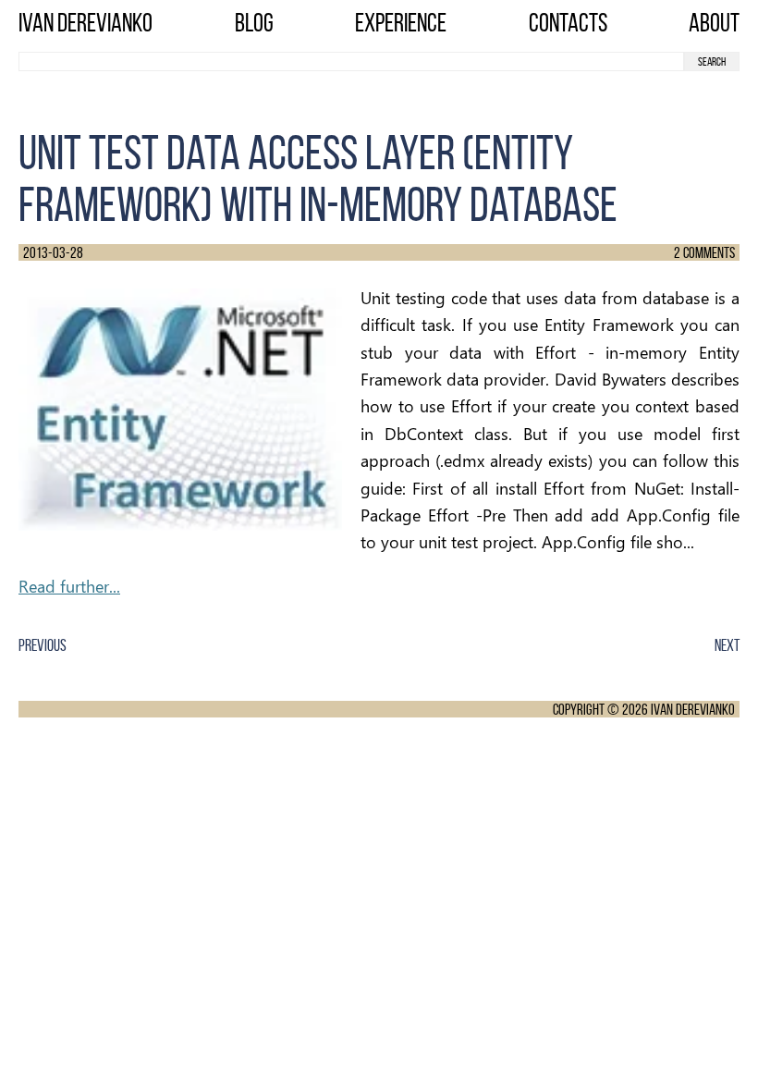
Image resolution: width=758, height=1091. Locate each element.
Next (727, 645)
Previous (42, 645)
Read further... (69, 585)
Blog (254, 23)
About (714, 23)
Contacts (568, 23)
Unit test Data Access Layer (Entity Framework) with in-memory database (317, 178)
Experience (400, 23)
